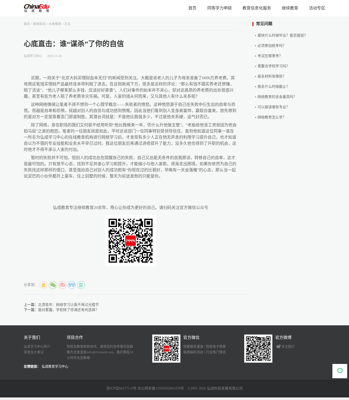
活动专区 (317, 8)
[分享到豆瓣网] (81, 285)
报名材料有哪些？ (272, 76)
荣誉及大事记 (34, 352)
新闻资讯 (39, 24)
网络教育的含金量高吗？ (277, 97)
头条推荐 (55, 24)
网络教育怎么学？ (272, 117)
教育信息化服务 (256, 8)
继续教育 (290, 8)
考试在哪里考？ (270, 56)
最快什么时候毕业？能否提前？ (283, 35)
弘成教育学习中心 (55, 366)
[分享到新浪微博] (62, 285)
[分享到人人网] (72, 285)
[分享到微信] (53, 285)
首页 (192, 8)
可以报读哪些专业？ (274, 107)
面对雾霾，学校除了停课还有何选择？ (68, 310)
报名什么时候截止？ (274, 86)
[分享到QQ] (43, 285)
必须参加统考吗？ (272, 46)
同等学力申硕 (219, 8)
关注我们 (288, 346)
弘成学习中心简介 (37, 346)
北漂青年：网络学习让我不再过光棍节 (68, 305)
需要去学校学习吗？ (274, 66)
